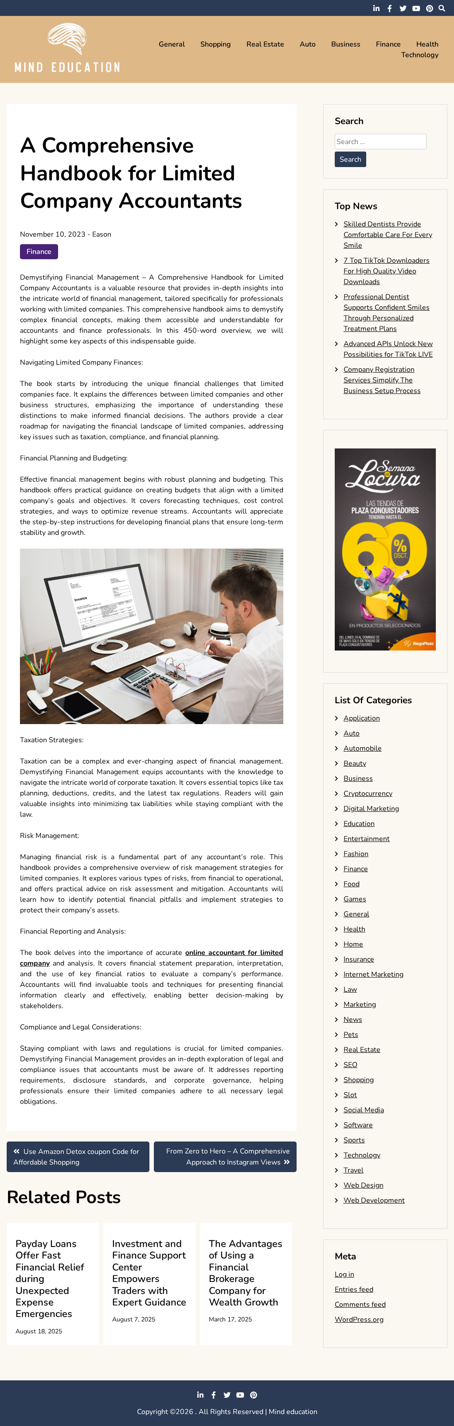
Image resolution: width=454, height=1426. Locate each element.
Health (427, 44)
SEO (350, 1065)
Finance (388, 44)
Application (362, 718)
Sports (354, 1140)
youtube (416, 8)
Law (350, 989)
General (172, 44)
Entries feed (354, 1289)
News (353, 1020)
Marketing (360, 1004)
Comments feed (360, 1304)
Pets (351, 1035)
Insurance (359, 959)
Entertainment (367, 839)
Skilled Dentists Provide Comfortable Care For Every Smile (388, 234)
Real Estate (265, 44)
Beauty (355, 763)
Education (359, 824)
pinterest (429, 8)
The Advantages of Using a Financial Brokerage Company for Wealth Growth (245, 1273)
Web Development (374, 1200)
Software (358, 1125)
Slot (350, 1095)
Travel (354, 1170)
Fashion (356, 854)
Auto (308, 44)
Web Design (364, 1185)
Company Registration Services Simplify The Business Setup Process (382, 380)
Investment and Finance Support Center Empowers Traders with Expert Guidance (149, 1273)
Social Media (364, 1110)
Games (355, 899)
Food (352, 884)
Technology (419, 55)
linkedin (376, 8)
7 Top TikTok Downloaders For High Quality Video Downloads (387, 271)
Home (353, 944)
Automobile (363, 748)
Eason (101, 234)
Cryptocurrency (368, 794)
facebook (389, 8)
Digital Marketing (371, 809)
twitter (403, 8)
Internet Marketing (373, 974)
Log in (344, 1274)
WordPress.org (359, 1320)
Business (345, 44)
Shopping (215, 44)
